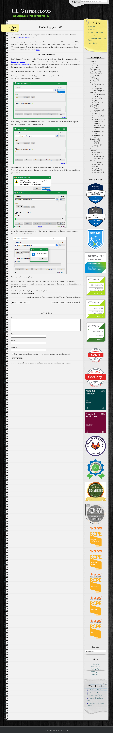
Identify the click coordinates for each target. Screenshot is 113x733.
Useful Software (93, 43)
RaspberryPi (33, 291)
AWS (95, 65)
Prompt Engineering (98, 109)
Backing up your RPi (21, 302)
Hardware (93, 83)
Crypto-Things (95, 73)
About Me (91, 29)
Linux (63, 297)
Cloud (92, 63)
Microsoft (93, 112)
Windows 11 (98, 122)
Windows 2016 (99, 127)
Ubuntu (96, 104)
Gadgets (97, 89)
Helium (96, 75)
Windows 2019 (99, 131)
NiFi (95, 79)
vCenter (97, 170)
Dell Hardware (99, 85)
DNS (95, 143)
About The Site (93, 26)
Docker (96, 71)
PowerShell (98, 116)
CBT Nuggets (95, 672)
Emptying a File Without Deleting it (96, 704)
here (38, 50)
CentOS (97, 98)
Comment (15, 318)
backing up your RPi (18, 62)
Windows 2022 (99, 135)
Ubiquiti (97, 145)
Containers (94, 69)
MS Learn (95, 674)
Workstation (98, 172)
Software (93, 151)
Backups (56, 297)
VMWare (92, 166)
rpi (50, 291)
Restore (46, 291)
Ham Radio (93, 81)
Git (95, 155)
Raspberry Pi (24, 291)
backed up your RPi (23, 37)
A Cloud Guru (96, 669)
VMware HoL (95, 667)
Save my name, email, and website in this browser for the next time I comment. (42, 354)
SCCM (96, 118)
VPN (95, 147)
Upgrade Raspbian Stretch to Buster (65, 302)
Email (13, 341)
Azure (96, 67)
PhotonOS (97, 100)
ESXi (95, 168)
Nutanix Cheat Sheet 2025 (95, 699)
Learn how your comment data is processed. (55, 363)
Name (13, 334)
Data (91, 77)
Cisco (96, 141)
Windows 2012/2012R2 (98, 125)
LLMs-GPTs (93, 106)
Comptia (97, 162)
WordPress (97, 159)
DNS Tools (91, 35)
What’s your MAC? (95, 690)
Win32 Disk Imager (22, 64)
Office (96, 114)
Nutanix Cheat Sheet (95, 32)
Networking (94, 139)
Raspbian (40, 291)
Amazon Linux (99, 94)
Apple (92, 61)
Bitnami (96, 96)
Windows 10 (98, 120)
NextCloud (98, 157)
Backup (17, 291)
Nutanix (92, 149)
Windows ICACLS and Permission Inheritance (95, 694)
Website (14, 347)
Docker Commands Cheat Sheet (97, 39)
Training (92, 160)
